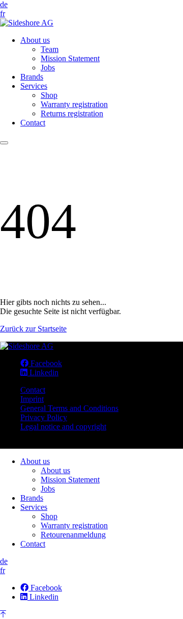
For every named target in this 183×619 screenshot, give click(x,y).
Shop (49, 95)
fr (2, 13)
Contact (32, 122)
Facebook (45, 363)
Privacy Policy (43, 417)
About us (35, 40)
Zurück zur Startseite (33, 328)
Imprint (32, 399)
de (4, 4)
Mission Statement (70, 58)
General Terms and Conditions (69, 408)
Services (33, 86)
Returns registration (72, 113)
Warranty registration (74, 104)
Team (49, 49)
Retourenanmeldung (73, 534)
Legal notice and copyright (63, 426)
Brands (31, 76)
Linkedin (42, 372)
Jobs (48, 67)
